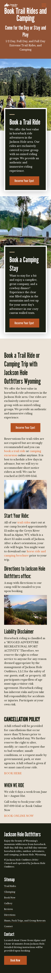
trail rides (23, 522)
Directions (9, 915)
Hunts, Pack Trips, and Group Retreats (25, 920)
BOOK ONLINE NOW (19, 816)
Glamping (9, 892)
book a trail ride (14, 451)
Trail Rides (10, 886)
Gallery (8, 903)
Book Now (9, 897)
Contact (8, 926)
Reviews (8, 909)
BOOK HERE (13, 773)
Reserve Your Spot (24, 181)
